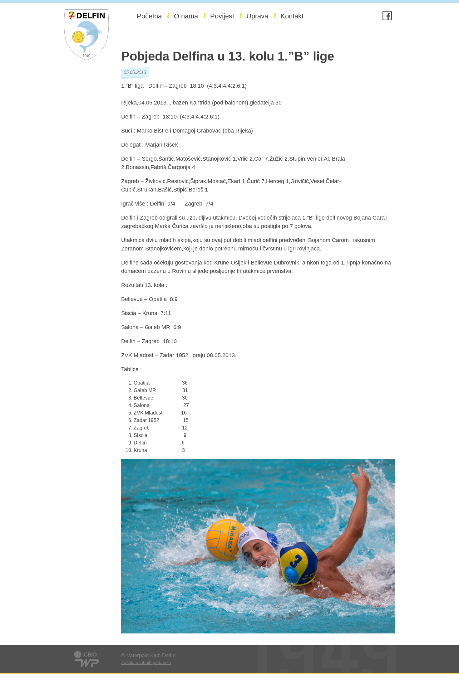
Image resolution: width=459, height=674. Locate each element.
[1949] (86, 64)
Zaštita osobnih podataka (146, 662)
